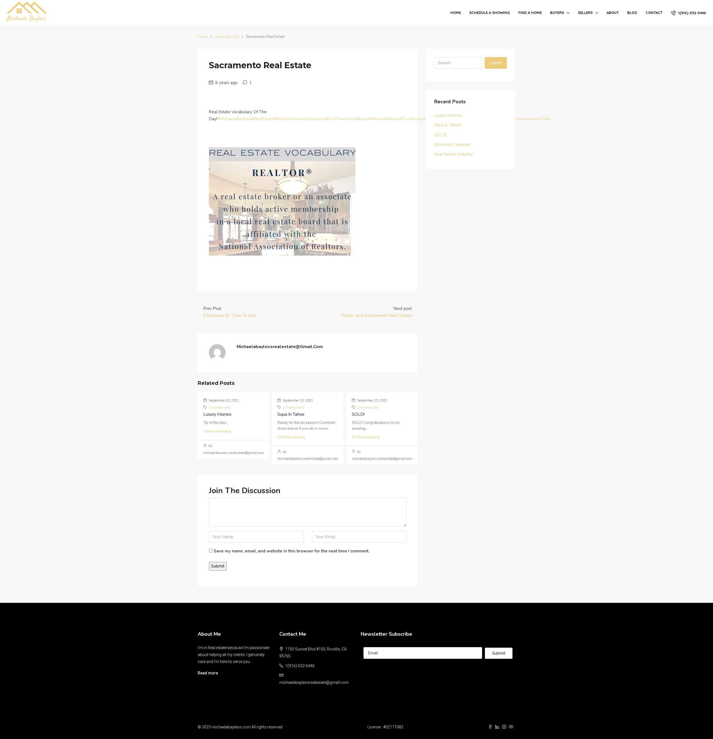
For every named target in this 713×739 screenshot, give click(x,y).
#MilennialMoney (384, 119)
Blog (632, 12)
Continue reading (217, 431)
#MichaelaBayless (234, 119)
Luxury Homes (217, 414)
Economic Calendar (452, 144)
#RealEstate (262, 119)
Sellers (585, 12)
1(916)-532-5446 (691, 13)
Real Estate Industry (453, 154)
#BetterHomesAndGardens (300, 119)
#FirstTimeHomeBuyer (347, 119)
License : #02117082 (385, 727)
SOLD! (358, 414)
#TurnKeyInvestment (419, 119)
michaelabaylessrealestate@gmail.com (314, 682)
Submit (499, 653)
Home (455, 12)
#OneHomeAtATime (531, 119)
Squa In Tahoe (290, 414)
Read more (208, 673)
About (613, 12)
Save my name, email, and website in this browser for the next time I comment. (291, 551)
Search (495, 63)
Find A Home (530, 12)
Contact (654, 12)
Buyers (557, 12)
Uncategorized (227, 36)
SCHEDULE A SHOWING (489, 12)
